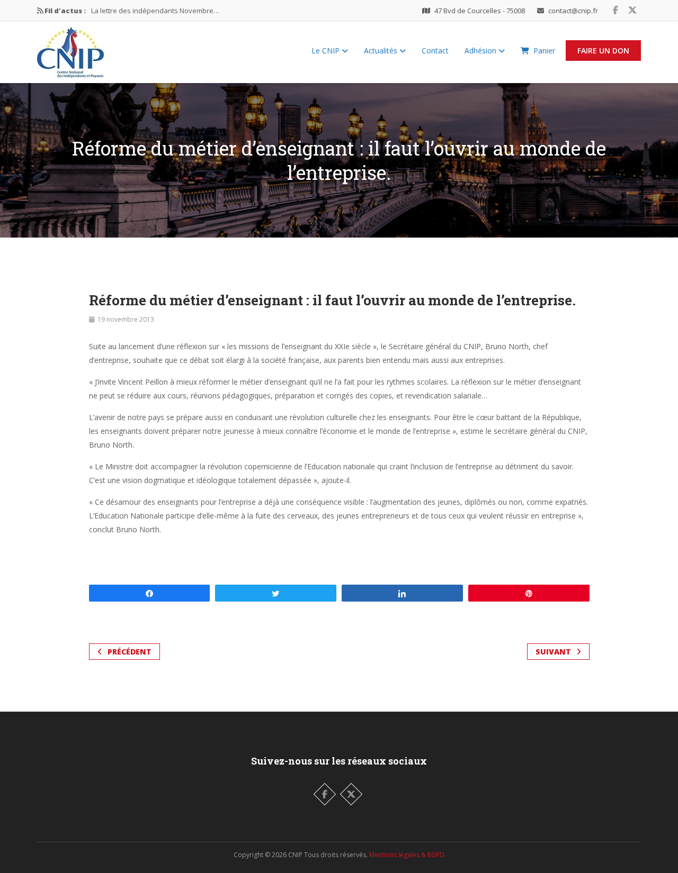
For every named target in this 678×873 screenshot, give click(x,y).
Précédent (129, 652)
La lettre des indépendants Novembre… (155, 10)
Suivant (553, 652)
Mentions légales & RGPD (406, 854)
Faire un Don (603, 51)
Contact (435, 51)
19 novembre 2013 (125, 319)
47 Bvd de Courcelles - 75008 (479, 10)
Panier (544, 51)
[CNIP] (70, 49)
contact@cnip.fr (573, 10)
